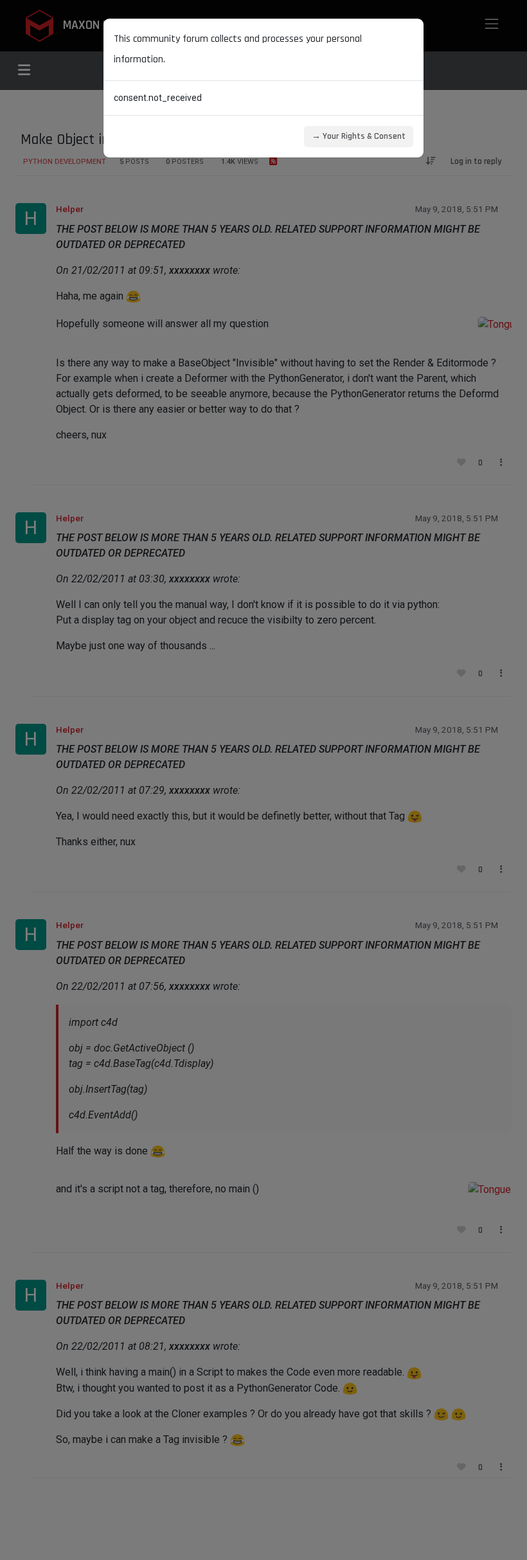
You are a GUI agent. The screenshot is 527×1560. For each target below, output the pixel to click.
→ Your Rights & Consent (359, 136)
